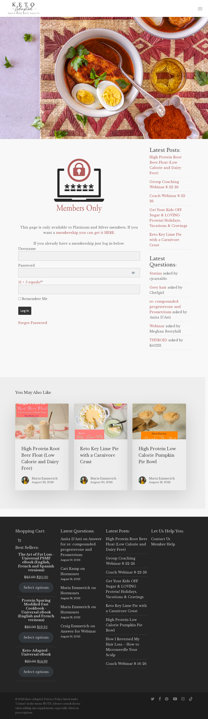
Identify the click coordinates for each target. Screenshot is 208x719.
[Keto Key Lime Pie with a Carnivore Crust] (100, 447)
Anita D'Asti (71, 539)
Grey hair (158, 287)
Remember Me (34, 299)
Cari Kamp (70, 569)
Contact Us (160, 539)
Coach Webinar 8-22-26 (126, 572)
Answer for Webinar (78, 631)
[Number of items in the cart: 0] (19, 540)
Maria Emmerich (75, 588)
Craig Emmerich (75, 626)
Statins (156, 273)
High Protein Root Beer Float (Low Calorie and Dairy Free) (126, 544)
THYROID (158, 340)
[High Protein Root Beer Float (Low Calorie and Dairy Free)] (42, 447)
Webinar (157, 326)
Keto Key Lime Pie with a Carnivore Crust (166, 239)
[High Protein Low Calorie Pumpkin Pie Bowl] (159, 447)
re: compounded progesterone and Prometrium (165, 306)
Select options (36, 587)
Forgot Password (32, 323)
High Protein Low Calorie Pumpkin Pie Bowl (124, 625)
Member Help (163, 544)
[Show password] (133, 272)
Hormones (70, 574)
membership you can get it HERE (85, 233)
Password (26, 265)
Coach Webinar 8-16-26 (126, 664)
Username (27, 249)
